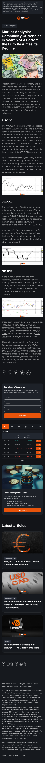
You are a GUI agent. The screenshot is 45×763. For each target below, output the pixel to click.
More (22, 460)
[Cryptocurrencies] (32, 426)
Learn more (22, 510)
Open (4, 333)
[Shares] (12, 426)
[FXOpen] (22, 18)
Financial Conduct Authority (12, 698)
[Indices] (39, 426)
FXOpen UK (6, 690)
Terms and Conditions (21, 745)
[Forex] (5, 426)
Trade (38, 440)
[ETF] (19, 426)
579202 (10, 700)
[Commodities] (25, 426)
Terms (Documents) (14, 755)
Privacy (4, 755)
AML (24, 755)
